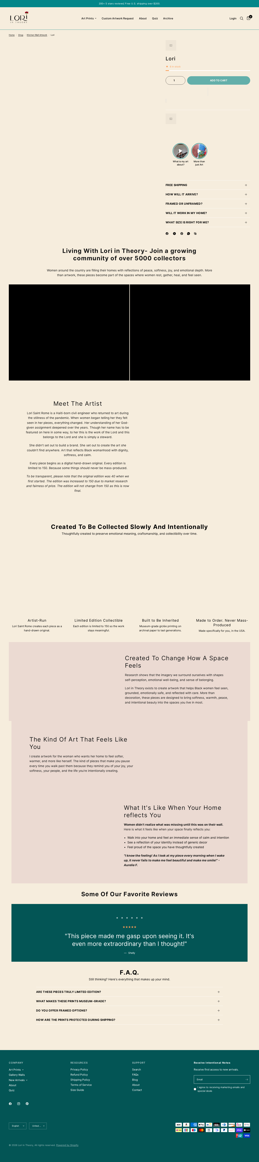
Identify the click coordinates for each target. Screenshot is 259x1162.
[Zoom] (147, 47)
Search (136, 1069)
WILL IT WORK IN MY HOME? (186, 213)
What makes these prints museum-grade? (71, 1001)
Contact (137, 1090)
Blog (135, 1079)
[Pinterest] (182, 233)
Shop (20, 35)
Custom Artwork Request (118, 18)
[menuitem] (89, 18)
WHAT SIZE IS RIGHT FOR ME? (187, 222)
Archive (168, 18)
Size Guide (77, 1090)
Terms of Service (81, 1084)
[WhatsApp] (189, 233)
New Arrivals (17, 1080)
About (143, 18)
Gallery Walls (17, 1074)
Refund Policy (79, 1074)
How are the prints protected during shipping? (75, 1020)
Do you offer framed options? (61, 1010)
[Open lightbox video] (180, 151)
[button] (208, 92)
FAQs (135, 1074)
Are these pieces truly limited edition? (68, 992)
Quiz (155, 18)
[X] (175, 233)
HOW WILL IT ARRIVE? (182, 194)
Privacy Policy (79, 1069)
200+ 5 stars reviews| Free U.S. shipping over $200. (129, 3)
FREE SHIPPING (176, 185)
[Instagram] (21, 1104)
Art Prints (87, 18)
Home (12, 35)
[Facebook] (168, 233)
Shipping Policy (80, 1079)
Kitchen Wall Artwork (37, 35)
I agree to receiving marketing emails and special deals (221, 1089)
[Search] (241, 18)
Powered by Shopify (67, 1145)
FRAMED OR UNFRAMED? (184, 203)
